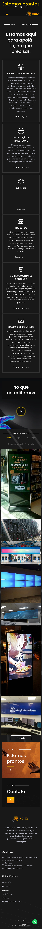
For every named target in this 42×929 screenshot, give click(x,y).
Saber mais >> (21, 257)
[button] (15, 14)
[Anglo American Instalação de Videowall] (21, 715)
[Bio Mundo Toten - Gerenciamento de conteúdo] (21, 484)
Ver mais (21, 738)
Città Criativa (7, 894)
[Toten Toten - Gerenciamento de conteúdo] (21, 661)
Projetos (19, 438)
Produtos (6, 886)
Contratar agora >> (21, 117)
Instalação (31, 438)
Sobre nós (6, 882)
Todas (8, 438)
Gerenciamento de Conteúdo (21, 444)
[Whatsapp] (26, 6)
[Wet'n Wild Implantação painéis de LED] (21, 552)
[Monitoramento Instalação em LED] (21, 614)
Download (21, 209)
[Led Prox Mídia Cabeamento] (21, 530)
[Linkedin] (21, 6)
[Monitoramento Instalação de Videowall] (21, 583)
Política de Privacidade (12, 901)
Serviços (5, 890)
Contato (5, 898)
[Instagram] (15, 6)
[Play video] (21, 411)
